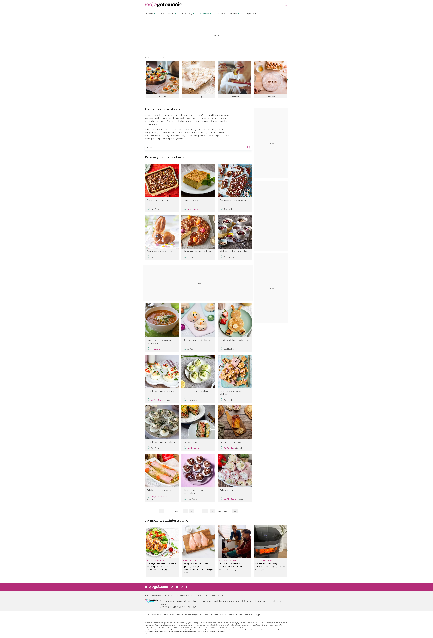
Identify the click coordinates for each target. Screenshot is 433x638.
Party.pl (207, 614)
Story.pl (257, 614)
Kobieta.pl (164, 614)
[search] (286, 4)
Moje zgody (211, 595)
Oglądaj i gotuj (251, 13)
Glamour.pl (155, 614)
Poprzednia (173, 511)
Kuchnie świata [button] (168, 13)
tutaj (163, 634)
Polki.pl (225, 614)
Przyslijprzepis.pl (176, 614)
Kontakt (221, 595)
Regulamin (200, 595)
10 (205, 511)
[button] (145, 80)
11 (212, 511)
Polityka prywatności (185, 595)
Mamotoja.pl (216, 614)
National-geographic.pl (194, 614)
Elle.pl (147, 614)
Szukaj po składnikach (154, 595)
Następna (223, 511)
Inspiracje (221, 13)
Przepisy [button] (150, 13)
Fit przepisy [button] (187, 13)
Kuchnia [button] (233, 13)
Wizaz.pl (239, 614)
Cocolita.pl (248, 614)
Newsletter (169, 595)
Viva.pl (232, 614)
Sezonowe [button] (205, 13)
